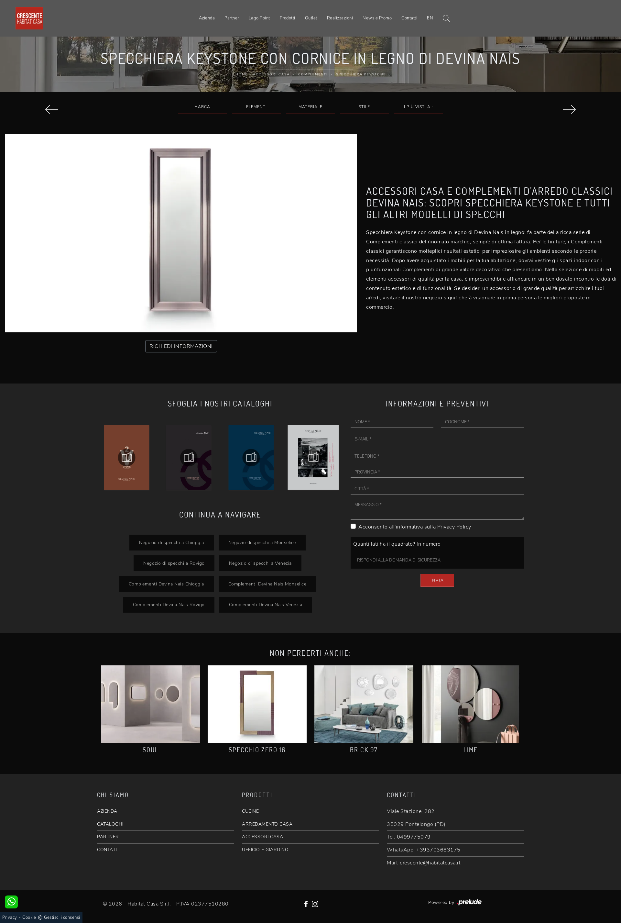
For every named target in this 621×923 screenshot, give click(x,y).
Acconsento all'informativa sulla (414, 526)
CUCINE (250, 811)
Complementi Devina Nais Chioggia (166, 584)
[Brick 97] (363, 704)
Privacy (9, 917)
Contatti (409, 18)
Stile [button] (364, 106)
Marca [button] (202, 106)
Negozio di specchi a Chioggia (171, 542)
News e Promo (377, 18)
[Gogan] (569, 109)
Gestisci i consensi (62, 917)
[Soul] (150, 704)
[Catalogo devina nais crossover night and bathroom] (189, 458)
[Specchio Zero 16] (257, 704)
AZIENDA (107, 811)
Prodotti (287, 18)
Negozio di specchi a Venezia (260, 563)
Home (241, 74)
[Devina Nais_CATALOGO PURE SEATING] (313, 458)
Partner (231, 18)
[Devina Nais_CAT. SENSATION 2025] (251, 458)
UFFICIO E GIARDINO (265, 850)
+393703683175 (438, 849)
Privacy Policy (454, 526)
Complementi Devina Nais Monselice (267, 584)
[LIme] (470, 704)
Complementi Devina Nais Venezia (265, 604)
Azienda (207, 18)
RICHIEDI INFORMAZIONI (181, 346)
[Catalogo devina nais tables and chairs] (126, 458)
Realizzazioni (340, 18)
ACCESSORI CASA (262, 837)
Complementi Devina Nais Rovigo (169, 604)
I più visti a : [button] (418, 106)
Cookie (29, 917)
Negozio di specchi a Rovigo (174, 563)
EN (430, 18)
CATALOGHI (110, 824)
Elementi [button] (256, 106)
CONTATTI (108, 850)
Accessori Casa (271, 74)
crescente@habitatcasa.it (430, 862)
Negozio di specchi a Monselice (262, 542)
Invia (437, 580)
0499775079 (414, 836)
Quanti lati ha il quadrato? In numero (397, 544)
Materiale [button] (310, 106)
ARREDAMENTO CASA (267, 824)
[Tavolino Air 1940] (52, 109)
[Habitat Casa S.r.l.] (29, 18)
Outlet (311, 18)
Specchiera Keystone (361, 74)
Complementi (313, 74)
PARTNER (108, 837)
